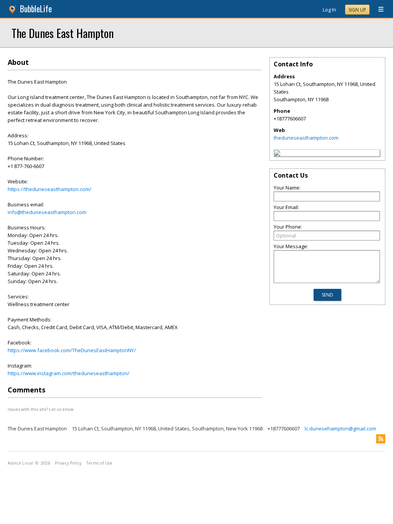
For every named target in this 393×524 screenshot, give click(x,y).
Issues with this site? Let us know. (41, 409)
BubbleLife (36, 9)
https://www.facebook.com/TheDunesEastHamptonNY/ (72, 350)
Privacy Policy (68, 463)
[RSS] (380, 438)
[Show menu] (378, 9)
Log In (329, 9)
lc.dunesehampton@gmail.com (340, 428)
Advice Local (20, 463)
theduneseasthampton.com (306, 137)
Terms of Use (99, 463)
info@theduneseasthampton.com (47, 212)
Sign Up (357, 10)
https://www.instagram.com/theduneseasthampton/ (68, 373)
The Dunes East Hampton (63, 33)
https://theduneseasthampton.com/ (49, 189)
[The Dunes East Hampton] (277, 154)
